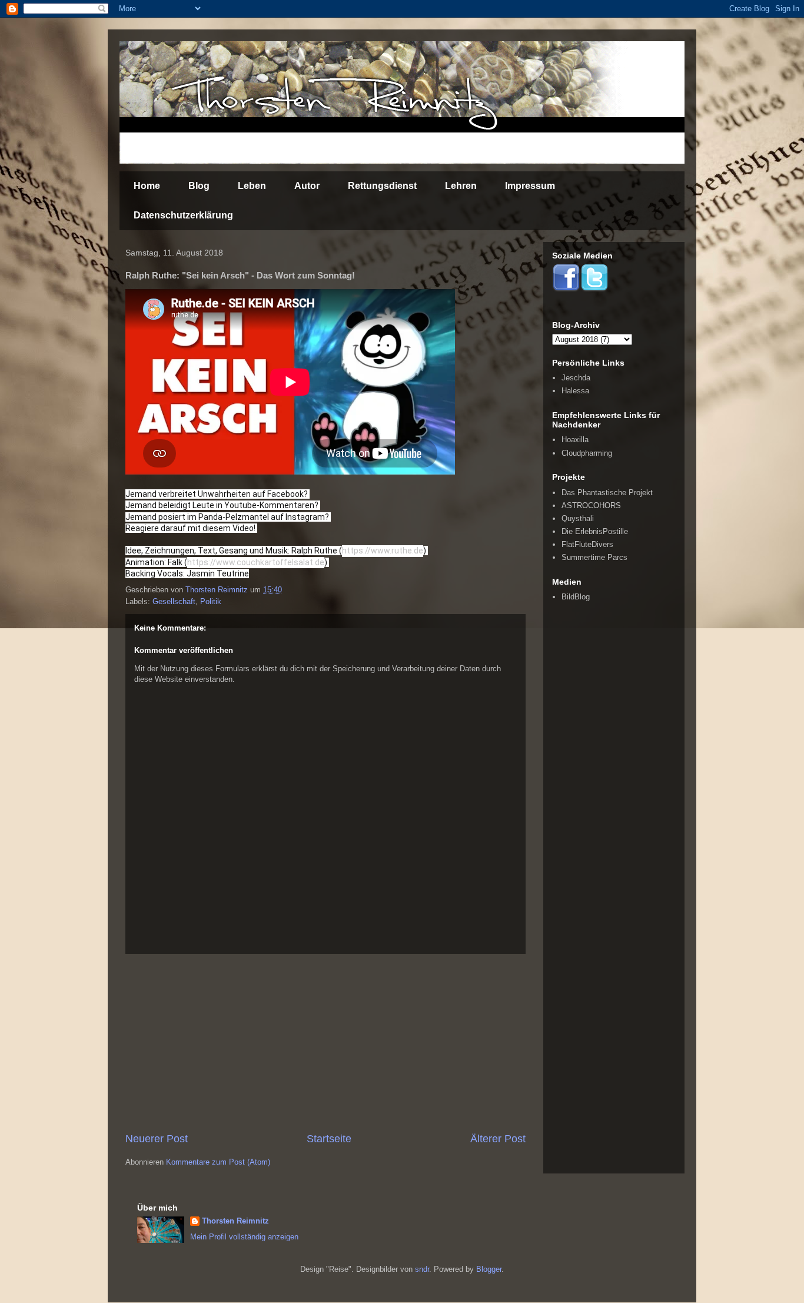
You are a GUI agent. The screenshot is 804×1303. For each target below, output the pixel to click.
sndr (422, 1269)
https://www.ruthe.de (382, 550)
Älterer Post (498, 1139)
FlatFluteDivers (587, 544)
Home (147, 186)
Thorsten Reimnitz (235, 1220)
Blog (199, 186)
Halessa (575, 390)
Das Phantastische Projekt (607, 492)
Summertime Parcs (594, 557)
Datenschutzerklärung (183, 215)
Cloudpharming (587, 453)
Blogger (488, 1269)
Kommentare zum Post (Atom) (218, 1162)
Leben (252, 186)
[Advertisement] (325, 1042)
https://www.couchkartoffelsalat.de (255, 562)
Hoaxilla (575, 439)
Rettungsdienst (382, 186)
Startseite (329, 1139)
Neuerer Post (156, 1139)
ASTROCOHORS (591, 505)
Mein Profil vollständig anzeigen (244, 1236)
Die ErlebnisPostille (595, 531)
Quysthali (578, 518)
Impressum (530, 186)
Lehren (461, 186)
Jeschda (576, 377)
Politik (210, 601)
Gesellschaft (173, 601)
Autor (307, 186)
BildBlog (576, 596)
